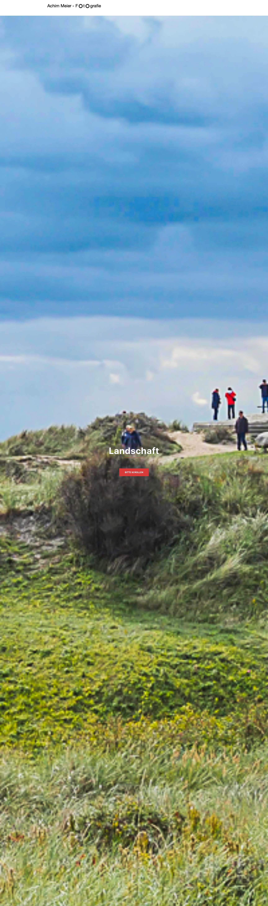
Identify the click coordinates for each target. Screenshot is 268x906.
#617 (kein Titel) (136, 6)
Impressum (154, 6)
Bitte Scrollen (134, 472)
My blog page (190, 6)
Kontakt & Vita (171, 6)
